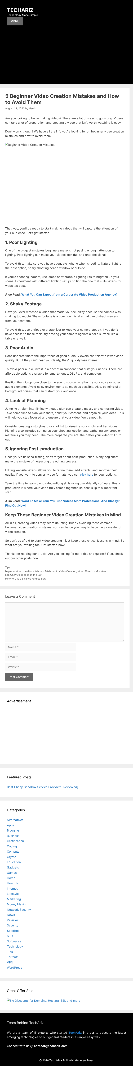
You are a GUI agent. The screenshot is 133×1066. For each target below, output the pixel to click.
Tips (7, 567)
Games (12, 872)
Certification (15, 841)
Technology (15, 946)
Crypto (11, 857)
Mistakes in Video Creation (60, 571)
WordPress (14, 967)
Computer (14, 851)
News (11, 915)
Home (11, 878)
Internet (12, 888)
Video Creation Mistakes (92, 571)
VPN (10, 962)
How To (12, 883)
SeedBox (13, 930)
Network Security (19, 909)
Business (13, 836)
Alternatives (15, 820)
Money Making (17, 904)
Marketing (14, 899)
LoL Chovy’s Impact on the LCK (23, 574)
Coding (12, 846)
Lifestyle (13, 893)
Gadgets (13, 867)
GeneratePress (84, 1060)
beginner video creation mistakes (24, 571)
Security (12, 925)
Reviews (13, 920)
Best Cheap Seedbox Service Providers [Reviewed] (42, 787)
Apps (10, 825)
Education (14, 862)
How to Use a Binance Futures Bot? (25, 578)
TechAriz (20, 10)
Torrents (13, 957)
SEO (10, 936)
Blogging (13, 830)
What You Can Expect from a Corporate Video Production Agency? (69, 294)
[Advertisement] (66, 58)
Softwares (14, 941)
